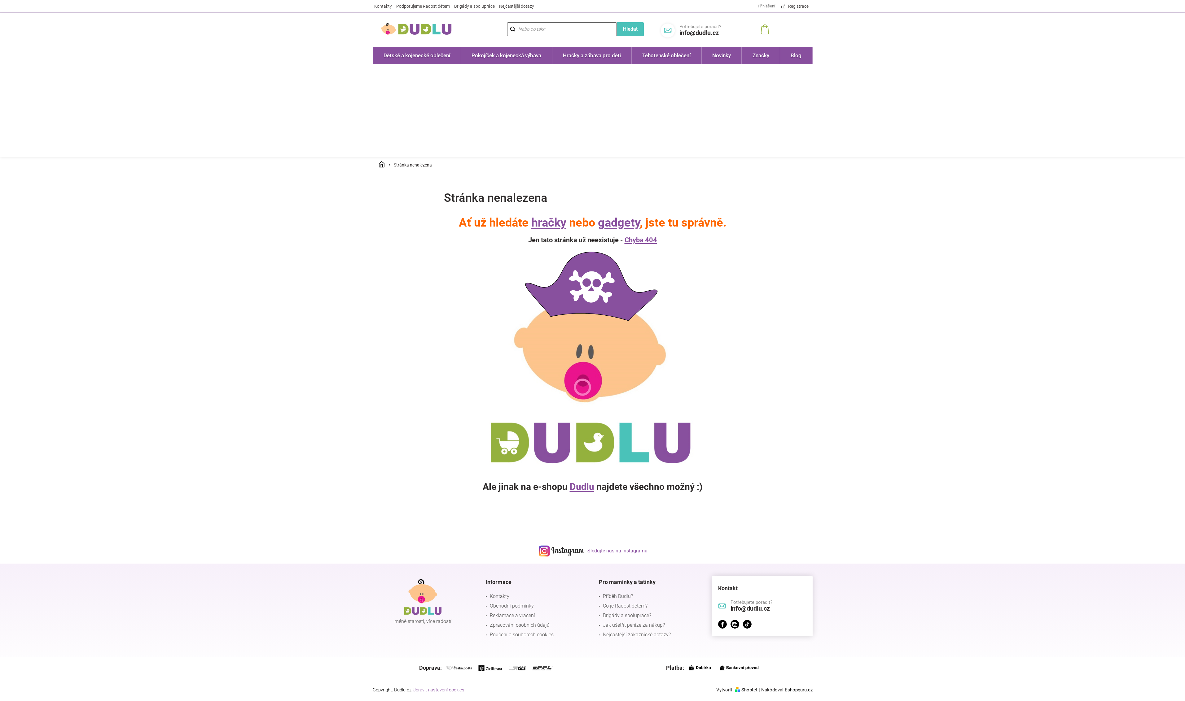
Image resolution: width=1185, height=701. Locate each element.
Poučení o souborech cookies (522, 635)
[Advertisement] (593, 110)
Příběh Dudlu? (618, 596)
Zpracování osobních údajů (520, 625)
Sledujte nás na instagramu (617, 551)
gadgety (619, 222)
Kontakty (383, 6)
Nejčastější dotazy (516, 6)
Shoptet (749, 690)
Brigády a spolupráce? (627, 615)
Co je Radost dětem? (625, 606)
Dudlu (582, 486)
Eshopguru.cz (799, 690)
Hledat (630, 29)
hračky (548, 222)
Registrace (798, 6)
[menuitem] (417, 55)
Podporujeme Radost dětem (423, 6)
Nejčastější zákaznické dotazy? (637, 635)
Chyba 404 (641, 240)
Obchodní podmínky (512, 606)
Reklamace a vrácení (512, 615)
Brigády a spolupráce (474, 6)
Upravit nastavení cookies (438, 690)
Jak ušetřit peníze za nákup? (634, 625)
